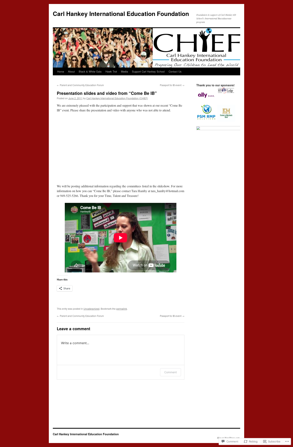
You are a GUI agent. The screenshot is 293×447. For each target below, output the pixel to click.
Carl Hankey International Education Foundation (121, 13)
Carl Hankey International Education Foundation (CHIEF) (117, 98)
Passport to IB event (172, 85)
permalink (121, 308)
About (71, 71)
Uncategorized (91, 308)
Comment (170, 372)
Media (124, 71)
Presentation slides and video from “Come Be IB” (107, 93)
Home (60, 71)
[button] (206, 96)
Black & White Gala (90, 71)
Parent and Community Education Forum (80, 85)
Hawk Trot (111, 71)
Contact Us (175, 71)
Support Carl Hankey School (148, 71)
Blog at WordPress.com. (228, 437)
